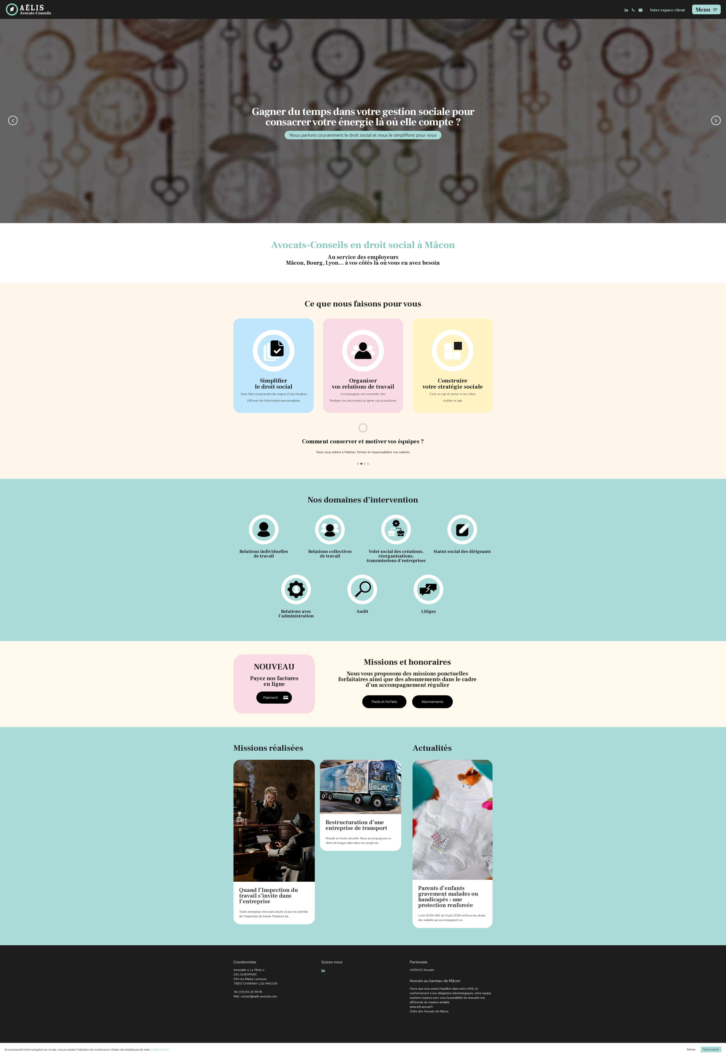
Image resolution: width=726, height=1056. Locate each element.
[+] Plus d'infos (160, 1049)
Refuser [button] (691, 1049)
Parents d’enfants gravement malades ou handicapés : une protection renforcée (448, 897)
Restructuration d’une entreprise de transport (356, 825)
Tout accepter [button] (711, 1049)
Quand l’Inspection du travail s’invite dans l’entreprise (268, 895)
